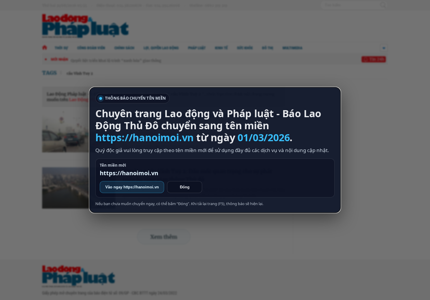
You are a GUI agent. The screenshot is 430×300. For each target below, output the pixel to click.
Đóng (185, 187)
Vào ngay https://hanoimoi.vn (132, 187)
